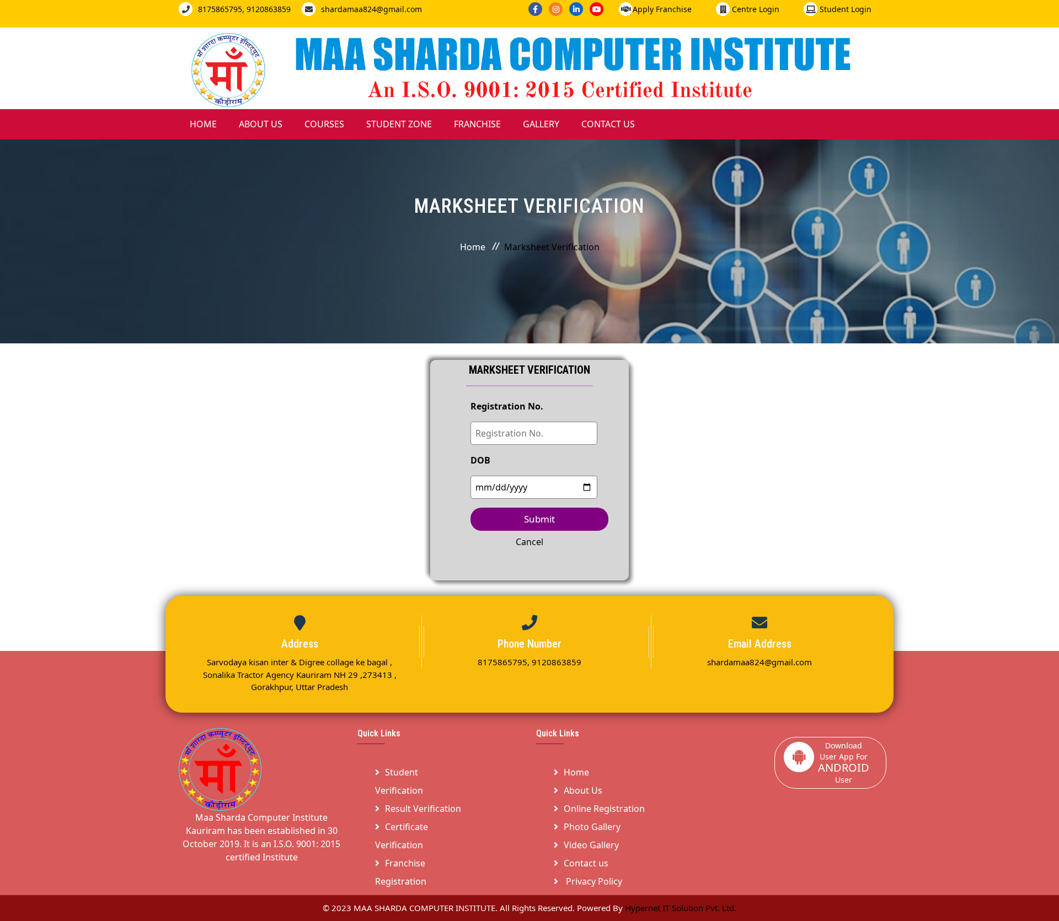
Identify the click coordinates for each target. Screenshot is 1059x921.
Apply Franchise (662, 9)
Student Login (844, 9)
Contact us (586, 863)
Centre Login (754, 9)
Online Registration (604, 808)
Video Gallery (591, 845)
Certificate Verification (401, 836)
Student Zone (399, 124)
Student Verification (399, 781)
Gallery (541, 124)
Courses (324, 124)
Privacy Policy (593, 881)
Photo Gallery (592, 827)
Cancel (529, 542)
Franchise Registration (400, 872)
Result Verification (423, 808)
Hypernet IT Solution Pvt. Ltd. (680, 907)
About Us (260, 124)
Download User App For (843, 762)
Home (203, 124)
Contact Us (608, 124)
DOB (480, 460)
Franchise (477, 124)
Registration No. (506, 406)
